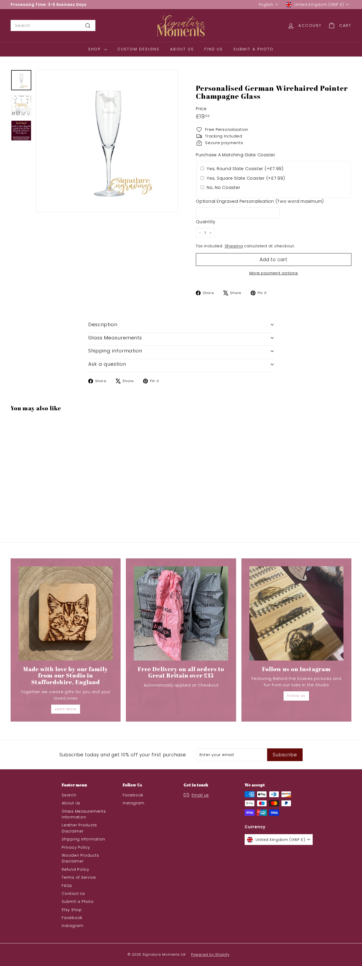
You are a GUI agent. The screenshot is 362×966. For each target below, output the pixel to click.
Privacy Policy (76, 847)
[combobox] (53, 25)
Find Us (213, 49)
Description (102, 324)
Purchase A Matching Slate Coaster (235, 155)
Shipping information (115, 350)
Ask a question (107, 364)
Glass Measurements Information (84, 814)
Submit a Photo (253, 49)
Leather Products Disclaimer (79, 828)
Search (69, 795)
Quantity (205, 222)
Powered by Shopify (210, 954)
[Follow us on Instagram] (296, 613)
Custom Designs (138, 49)
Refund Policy (75, 869)
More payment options (273, 273)
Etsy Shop (72, 909)
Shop (95, 49)
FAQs (67, 885)
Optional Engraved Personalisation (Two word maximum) (260, 201)
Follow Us (296, 695)
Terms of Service (79, 877)
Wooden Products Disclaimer (80, 858)
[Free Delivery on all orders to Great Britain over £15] (181, 613)
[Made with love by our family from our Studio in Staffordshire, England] (66, 613)
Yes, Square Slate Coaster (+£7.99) (246, 178)
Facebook (72, 917)
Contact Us (73, 893)
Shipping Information (83, 839)
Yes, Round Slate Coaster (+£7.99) (245, 169)
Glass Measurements (115, 337)
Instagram (72, 925)
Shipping (234, 246)
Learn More (66, 708)
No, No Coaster (223, 187)
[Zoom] (107, 141)
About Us (182, 49)
